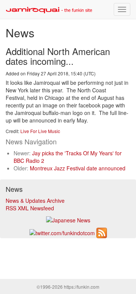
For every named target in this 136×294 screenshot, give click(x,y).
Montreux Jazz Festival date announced (77, 168)
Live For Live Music (40, 131)
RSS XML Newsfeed (30, 208)
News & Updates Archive (35, 200)
